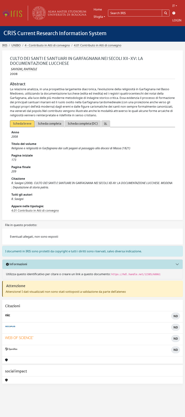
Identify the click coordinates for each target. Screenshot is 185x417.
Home (98, 9)
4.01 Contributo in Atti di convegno (97, 45)
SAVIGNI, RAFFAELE (24, 69)
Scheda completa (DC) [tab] (83, 123)
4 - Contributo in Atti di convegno (47, 45)
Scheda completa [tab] (49, 123)
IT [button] (173, 6)
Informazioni (18, 264)
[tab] (105, 123)
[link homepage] (13, 13)
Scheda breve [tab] (22, 123)
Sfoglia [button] (98, 17)
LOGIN (176, 20)
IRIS (4, 45)
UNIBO (16, 45)
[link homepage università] (58, 13)
